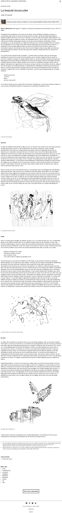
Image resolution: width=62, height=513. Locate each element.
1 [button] (27, 55)
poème (4, 479)
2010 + (4, 469)
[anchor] (35, 503)
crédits (31, 511)
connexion (31, 509)
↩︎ (46, 445)
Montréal (5, 477)
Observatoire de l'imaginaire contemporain (13, 1)
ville (3, 482)
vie (3, 481)
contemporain (6, 470)
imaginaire (5, 474)
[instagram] (29, 503)
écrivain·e (5, 472)
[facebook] (26, 503)
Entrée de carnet (7, 459)
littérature (5, 475)
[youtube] (32, 503)
